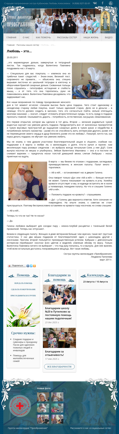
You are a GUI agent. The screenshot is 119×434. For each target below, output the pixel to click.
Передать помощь (23, 283)
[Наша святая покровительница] (105, 21)
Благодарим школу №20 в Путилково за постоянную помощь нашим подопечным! (58, 313)
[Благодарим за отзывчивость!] (59, 338)
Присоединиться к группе (23, 295)
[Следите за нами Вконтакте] (94, 3)
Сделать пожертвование (23, 289)
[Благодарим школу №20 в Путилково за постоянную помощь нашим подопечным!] (59, 295)
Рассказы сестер (67, 37)
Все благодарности (59, 366)
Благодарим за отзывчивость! (54, 353)
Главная (11, 37)
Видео (108, 37)
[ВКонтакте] (28, 265)
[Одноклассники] (34, 265)
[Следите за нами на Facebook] (102, 3)
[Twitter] (31, 265)
